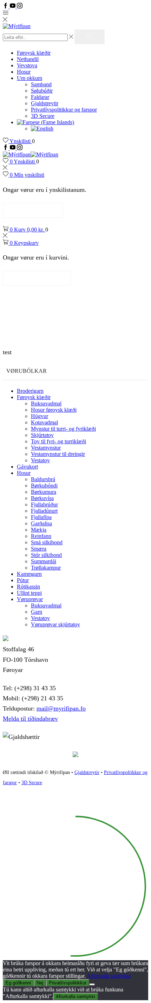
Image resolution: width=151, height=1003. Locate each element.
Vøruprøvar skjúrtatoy (55, 624)
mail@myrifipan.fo (61, 708)
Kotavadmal (44, 422)
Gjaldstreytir (44, 103)
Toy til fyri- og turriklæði (58, 441)
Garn (36, 612)
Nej (40, 982)
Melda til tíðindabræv (30, 718)
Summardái (43, 561)
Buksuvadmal (46, 403)
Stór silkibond (46, 555)
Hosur (24, 72)
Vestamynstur (46, 448)
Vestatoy (40, 460)
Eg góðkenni (18, 982)
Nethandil (28, 59)
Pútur (23, 580)
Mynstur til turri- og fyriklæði (63, 429)
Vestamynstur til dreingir (58, 454)
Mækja (38, 530)
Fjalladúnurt (44, 511)
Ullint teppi (29, 593)
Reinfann (41, 536)
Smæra (38, 549)
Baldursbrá (43, 479)
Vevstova (27, 65)
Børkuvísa (42, 498)
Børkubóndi (44, 486)
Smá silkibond (47, 542)
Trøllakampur (46, 568)
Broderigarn (30, 391)
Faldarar (40, 97)
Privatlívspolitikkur (67, 982)
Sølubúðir (42, 91)
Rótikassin (28, 587)
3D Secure (42, 116)
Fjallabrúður (44, 504)
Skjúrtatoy (42, 435)
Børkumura (43, 492)
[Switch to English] (42, 129)
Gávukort (27, 467)
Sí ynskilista (32, 210)
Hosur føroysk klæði (54, 410)
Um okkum (29, 78)
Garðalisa (41, 523)
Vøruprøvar (30, 599)
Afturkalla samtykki (109, 976)
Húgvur (39, 416)
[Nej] (92, 984)
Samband (41, 84)
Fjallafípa (41, 517)
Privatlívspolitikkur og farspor (64, 110)
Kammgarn (29, 574)
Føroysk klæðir (34, 53)
